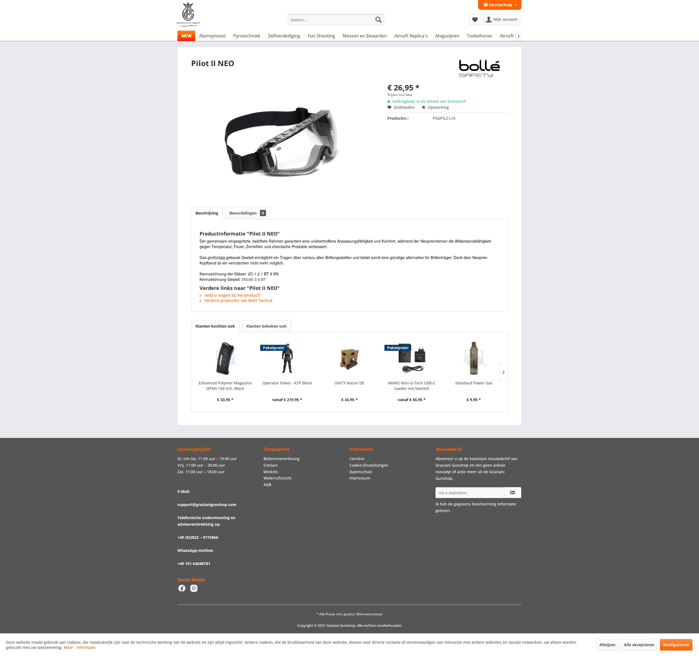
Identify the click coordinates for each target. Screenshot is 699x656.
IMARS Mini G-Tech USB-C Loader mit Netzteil (411, 385)
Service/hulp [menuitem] (500, 4)
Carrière (357, 458)
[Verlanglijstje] (475, 19)
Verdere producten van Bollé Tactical (237, 300)
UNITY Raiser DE (349, 383)
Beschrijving (207, 213)
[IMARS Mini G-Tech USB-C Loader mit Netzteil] (412, 358)
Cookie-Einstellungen (369, 465)
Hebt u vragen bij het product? (231, 295)
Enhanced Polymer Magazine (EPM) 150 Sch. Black (225, 385)
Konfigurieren (676, 644)
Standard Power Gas (474, 383)
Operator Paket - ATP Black (287, 383)
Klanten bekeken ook (266, 326)
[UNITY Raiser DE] (349, 358)
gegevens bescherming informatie (485, 504)
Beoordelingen (246, 213)
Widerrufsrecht (277, 478)
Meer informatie (80, 647)
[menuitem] (336, 19)
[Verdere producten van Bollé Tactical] (479, 68)
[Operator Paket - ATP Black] (287, 358)
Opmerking (438, 107)
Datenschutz (361, 471)
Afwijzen (607, 644)
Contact (270, 465)
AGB (267, 484)
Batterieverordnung (281, 458)
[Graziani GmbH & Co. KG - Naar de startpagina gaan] (193, 21)
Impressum (360, 478)
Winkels (270, 471)
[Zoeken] (378, 19)
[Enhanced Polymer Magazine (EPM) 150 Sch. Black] (225, 358)
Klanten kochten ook (215, 326)
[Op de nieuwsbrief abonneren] (512, 492)
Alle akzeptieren (639, 644)
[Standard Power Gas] (474, 358)
